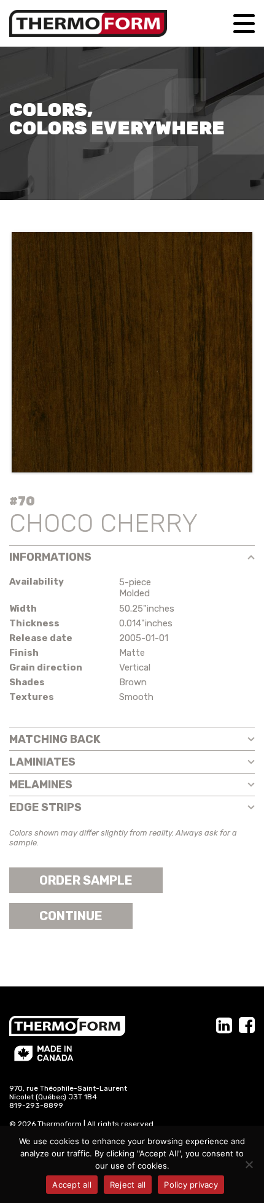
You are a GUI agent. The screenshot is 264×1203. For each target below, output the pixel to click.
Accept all (71, 1185)
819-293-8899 (36, 1105)
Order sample (86, 880)
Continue (71, 916)
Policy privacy (191, 1185)
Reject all (128, 1185)
